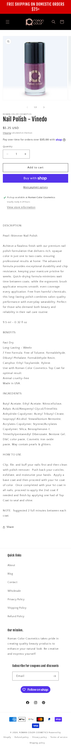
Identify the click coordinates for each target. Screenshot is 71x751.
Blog (10, 573)
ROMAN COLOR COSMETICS (33, 732)
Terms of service (58, 737)
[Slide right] (44, 107)
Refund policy (22, 737)
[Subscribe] (54, 676)
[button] (7, 22)
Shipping (7, 133)
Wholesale (14, 590)
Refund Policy (16, 616)
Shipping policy (37, 743)
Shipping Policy (17, 607)
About (11, 565)
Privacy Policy (16, 599)
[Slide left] (27, 107)
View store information (21, 207)
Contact (12, 582)
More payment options (35, 187)
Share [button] (10, 527)
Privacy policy (39, 737)
